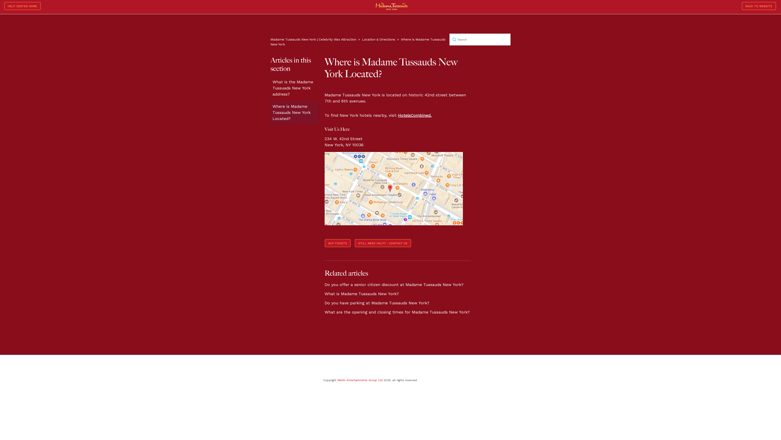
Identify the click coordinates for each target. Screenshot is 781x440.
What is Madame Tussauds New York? (362, 293)
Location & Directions (378, 39)
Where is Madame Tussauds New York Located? (292, 112)
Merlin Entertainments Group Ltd (360, 380)
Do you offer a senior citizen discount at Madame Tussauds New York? (394, 284)
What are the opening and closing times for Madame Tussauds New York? (397, 312)
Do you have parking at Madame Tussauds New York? (377, 302)
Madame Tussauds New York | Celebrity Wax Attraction (313, 39)
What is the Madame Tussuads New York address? (293, 88)
